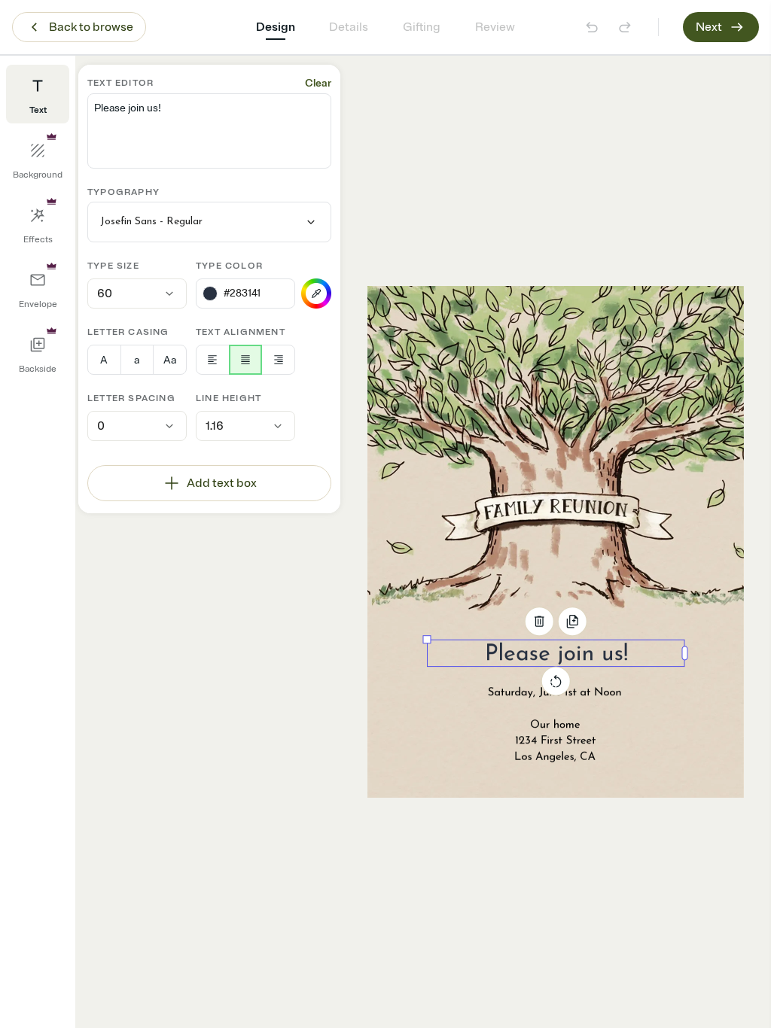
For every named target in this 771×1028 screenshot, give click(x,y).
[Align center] (246, 360)
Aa (169, 360)
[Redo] (625, 27)
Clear (318, 83)
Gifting (421, 27)
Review (495, 27)
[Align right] (278, 360)
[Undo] (592, 27)
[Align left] (213, 360)
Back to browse (91, 27)
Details (348, 27)
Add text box (222, 483)
